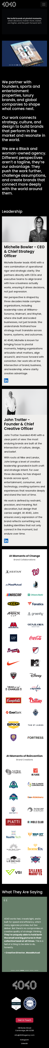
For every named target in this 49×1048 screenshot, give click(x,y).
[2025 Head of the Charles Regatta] (24, 53)
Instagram (24, 1040)
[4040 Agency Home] (24, 985)
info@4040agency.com (24, 1035)
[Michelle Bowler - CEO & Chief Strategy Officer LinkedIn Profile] (6, 381)
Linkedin (24, 1043)
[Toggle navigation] (44, 4)
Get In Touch (24, 1020)
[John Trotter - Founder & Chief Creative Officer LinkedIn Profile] (6, 541)
